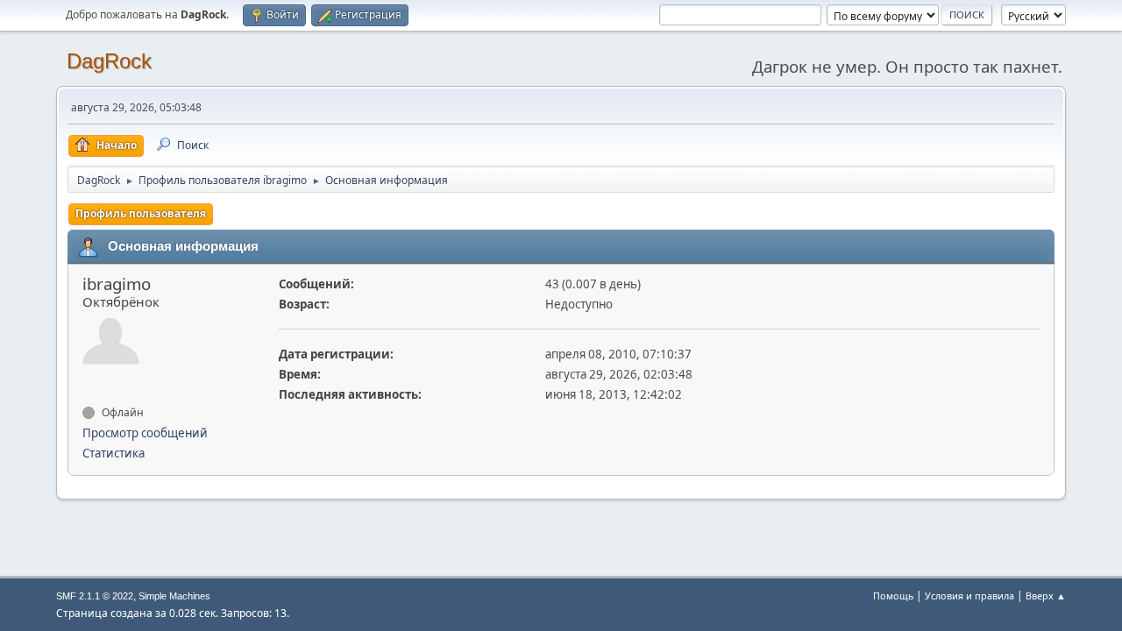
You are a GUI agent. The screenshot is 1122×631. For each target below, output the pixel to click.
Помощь (893, 595)
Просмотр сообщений (145, 433)
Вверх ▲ (1046, 595)
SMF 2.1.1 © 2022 (94, 596)
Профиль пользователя (140, 213)
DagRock (109, 61)
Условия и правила (969, 595)
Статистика (113, 453)
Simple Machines (174, 596)
